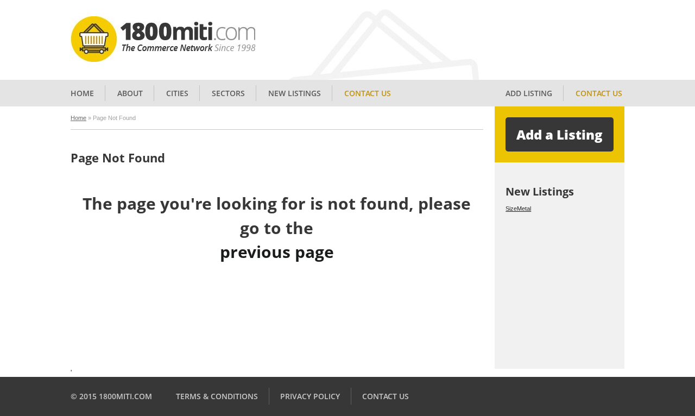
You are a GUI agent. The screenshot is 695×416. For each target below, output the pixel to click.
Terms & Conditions (217, 396)
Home (82, 93)
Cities (177, 93)
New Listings (294, 93)
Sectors (228, 93)
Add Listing (529, 93)
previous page (277, 252)
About (130, 93)
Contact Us (367, 93)
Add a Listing (559, 134)
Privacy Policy (310, 396)
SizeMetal (518, 208)
